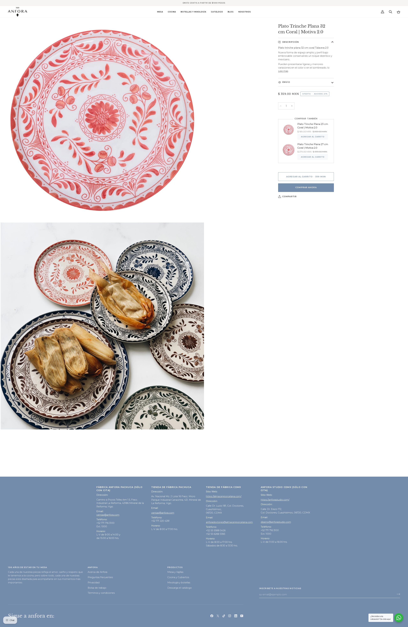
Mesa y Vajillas (175, 572)
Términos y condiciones (101, 592)
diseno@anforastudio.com (276, 522)
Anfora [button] (93, 567)
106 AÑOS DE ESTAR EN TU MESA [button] (27, 567)
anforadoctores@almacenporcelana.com (229, 522)
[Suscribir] (397, 594)
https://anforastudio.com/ (275, 499)
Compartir (289, 196)
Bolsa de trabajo (97, 587)
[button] (160, 12)
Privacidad (93, 582)
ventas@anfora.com (107, 514)
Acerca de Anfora (97, 572)
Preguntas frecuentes (100, 577)
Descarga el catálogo (179, 587)
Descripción (290, 42)
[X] (217, 615)
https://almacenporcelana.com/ (223, 496)
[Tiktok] (223, 615)
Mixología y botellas (178, 582)
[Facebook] (211, 615)
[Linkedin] (235, 615)
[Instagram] (229, 615)
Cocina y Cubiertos (178, 577)
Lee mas (283, 71)
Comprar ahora (306, 187)
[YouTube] (241, 615)
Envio (286, 82)
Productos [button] (175, 567)
